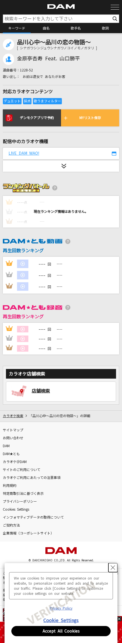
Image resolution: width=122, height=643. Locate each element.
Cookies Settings (16, 509)
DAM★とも (11, 454)
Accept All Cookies (61, 631)
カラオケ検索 (13, 416)
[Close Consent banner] (112, 567)
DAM (6, 446)
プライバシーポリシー (20, 501)
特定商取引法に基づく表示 (23, 493)
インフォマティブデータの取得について (33, 517)
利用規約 (9, 485)
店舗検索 (41, 391)
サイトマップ (13, 430)
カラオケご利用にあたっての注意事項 (31, 477)
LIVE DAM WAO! (24, 153)
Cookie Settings (61, 620)
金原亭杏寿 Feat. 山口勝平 (48, 58)
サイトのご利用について (21, 470)
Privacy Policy (61, 608)
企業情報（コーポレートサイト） (28, 533)
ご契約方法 (11, 525)
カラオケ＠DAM (15, 462)
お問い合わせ (13, 438)
